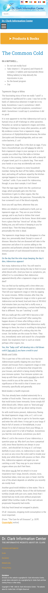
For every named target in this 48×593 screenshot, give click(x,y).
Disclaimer (5, 558)
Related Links (6, 563)
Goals (4, 553)
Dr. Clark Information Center (17, 20)
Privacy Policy (6, 568)
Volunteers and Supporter (10, 548)
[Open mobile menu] (4, 26)
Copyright (7, 522)
